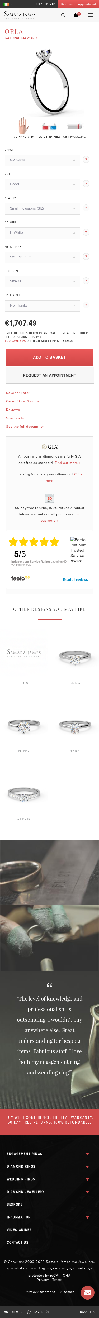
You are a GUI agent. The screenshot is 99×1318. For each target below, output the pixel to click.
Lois (24, 683)
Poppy (24, 751)
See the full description (25, 427)
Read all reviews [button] (75, 580)
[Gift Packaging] (74, 125)
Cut (7, 174)
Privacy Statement (40, 1292)
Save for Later (18, 393)
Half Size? (13, 295)
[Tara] (75, 700)
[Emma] (75, 632)
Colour (10, 222)
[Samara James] (23, 15)
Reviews (13, 410)
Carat (9, 149)
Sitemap (67, 1292)
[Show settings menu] (79, 112)
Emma (75, 683)
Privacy (43, 1280)
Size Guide (15, 418)
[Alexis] (24, 768)
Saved (41, 1312)
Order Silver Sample (23, 401)
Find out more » (68, 463)
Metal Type (13, 247)
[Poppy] (24, 700)
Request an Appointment (78, 4)
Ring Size (12, 271)
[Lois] (24, 632)
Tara (75, 751)
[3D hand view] (24, 125)
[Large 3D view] (49, 125)
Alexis (23, 819)
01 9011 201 (46, 4)
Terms (57, 1280)
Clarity (10, 198)
